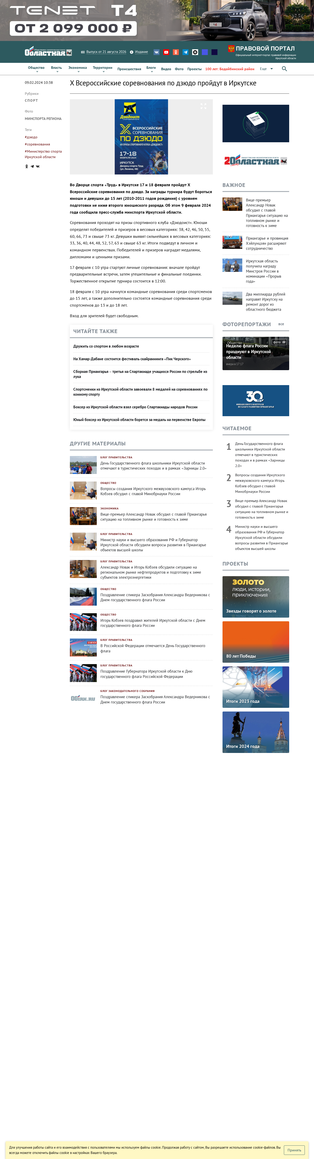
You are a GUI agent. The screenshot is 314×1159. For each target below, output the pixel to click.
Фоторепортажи (247, 324)
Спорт (31, 100)
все (281, 323)
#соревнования (37, 144)
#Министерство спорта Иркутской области (43, 154)
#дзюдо (31, 137)
